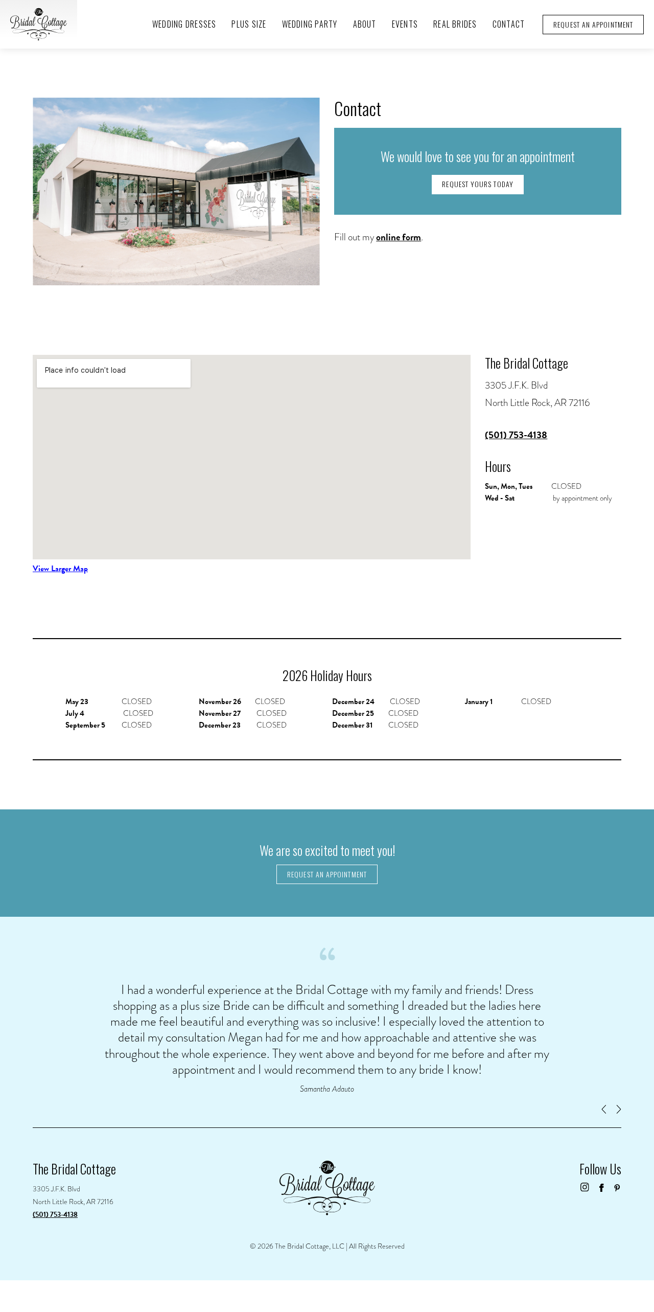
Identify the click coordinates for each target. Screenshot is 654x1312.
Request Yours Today (477, 183)
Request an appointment (593, 24)
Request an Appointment (327, 874)
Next (618, 1109)
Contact (509, 24)
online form (398, 237)
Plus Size (248, 24)
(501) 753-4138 (516, 434)
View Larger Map (60, 568)
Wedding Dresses (184, 24)
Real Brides (455, 24)
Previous (603, 1109)
